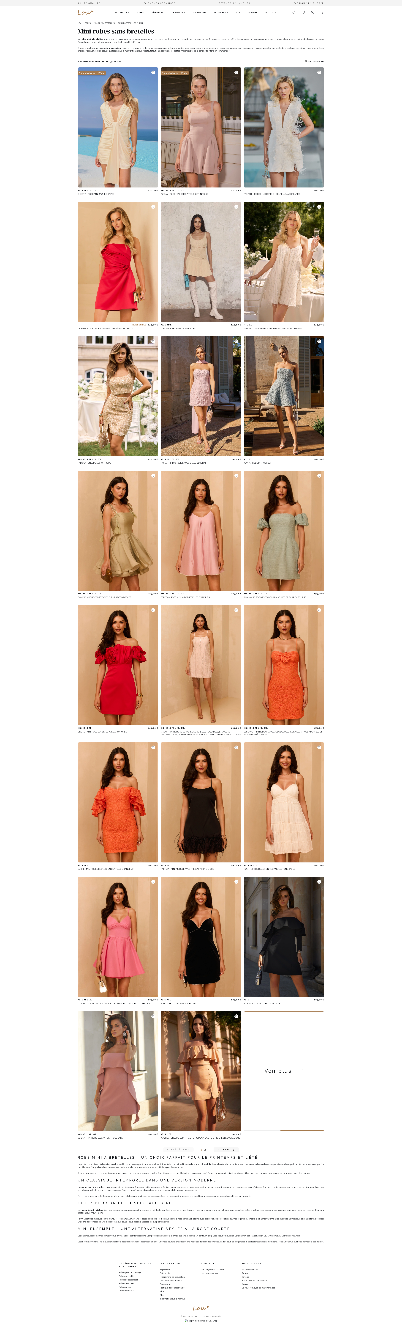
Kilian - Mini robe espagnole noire (262, 1003)
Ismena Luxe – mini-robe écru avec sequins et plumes (273, 328)
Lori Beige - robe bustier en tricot (179, 328)
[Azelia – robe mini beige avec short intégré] (201, 127)
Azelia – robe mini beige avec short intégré (184, 194)
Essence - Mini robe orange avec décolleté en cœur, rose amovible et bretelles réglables (283, 733)
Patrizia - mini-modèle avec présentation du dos (187, 869)
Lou (79, 23)
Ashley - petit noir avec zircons (178, 1003)
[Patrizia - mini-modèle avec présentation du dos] (201, 802)
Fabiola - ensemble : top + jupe (94, 463)
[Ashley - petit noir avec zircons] (201, 937)
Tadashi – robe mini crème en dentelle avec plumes (272, 194)
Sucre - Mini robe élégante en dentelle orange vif (106, 869)
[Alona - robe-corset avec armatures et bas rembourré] (284, 531)
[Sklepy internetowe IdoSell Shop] (201, 1321)
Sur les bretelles (127, 23)
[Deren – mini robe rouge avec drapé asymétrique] (118, 262)
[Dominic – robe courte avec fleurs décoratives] (118, 531)
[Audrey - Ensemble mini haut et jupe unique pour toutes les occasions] (201, 1071)
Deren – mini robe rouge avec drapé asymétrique (105, 328)
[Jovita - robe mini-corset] (284, 396)
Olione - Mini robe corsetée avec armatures (102, 732)
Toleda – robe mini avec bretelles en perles (185, 597)
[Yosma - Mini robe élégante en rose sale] (118, 1071)
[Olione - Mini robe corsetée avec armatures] (118, 665)
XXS (162, 190)
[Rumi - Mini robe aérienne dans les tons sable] (284, 802)
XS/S (163, 325)
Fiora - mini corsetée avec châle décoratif (184, 463)
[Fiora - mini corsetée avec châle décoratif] (201, 396)
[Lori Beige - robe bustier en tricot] (201, 262)
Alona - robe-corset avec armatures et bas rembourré (275, 597)
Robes (88, 23)
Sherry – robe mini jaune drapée (96, 194)
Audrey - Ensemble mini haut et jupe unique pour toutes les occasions (200, 1138)
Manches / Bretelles (104, 23)
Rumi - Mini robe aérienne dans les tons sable (269, 869)
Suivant (224, 1150)
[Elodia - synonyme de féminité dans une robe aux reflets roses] (118, 937)
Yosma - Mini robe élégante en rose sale (100, 1138)
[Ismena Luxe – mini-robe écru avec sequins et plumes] (284, 262)
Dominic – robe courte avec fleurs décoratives (104, 597)
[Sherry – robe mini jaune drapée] (118, 127)
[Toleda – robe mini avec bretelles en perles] (201, 531)
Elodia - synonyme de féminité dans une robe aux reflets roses (114, 1003)
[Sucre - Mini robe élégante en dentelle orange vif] (118, 802)
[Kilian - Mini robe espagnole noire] (284, 937)
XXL (95, 190)
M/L (169, 325)
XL (91, 190)
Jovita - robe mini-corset (257, 463)
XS (79, 190)
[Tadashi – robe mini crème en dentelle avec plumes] (284, 127)
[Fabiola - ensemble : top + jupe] (118, 396)
